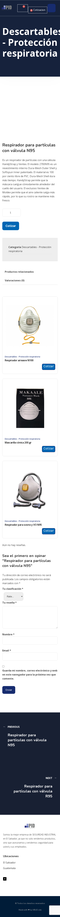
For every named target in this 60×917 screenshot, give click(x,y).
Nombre (8, 634)
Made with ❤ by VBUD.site (30, 910)
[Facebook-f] (4, 879)
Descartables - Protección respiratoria (22, 356)
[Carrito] (22, 8)
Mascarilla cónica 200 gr (18, 442)
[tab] (19, 271)
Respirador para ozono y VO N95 (23, 524)
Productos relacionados (19, 271)
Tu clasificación (12, 588)
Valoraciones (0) (14, 280)
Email (6, 650)
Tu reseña (9, 602)
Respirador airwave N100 (19, 360)
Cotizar (11, 226)
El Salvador (9, 862)
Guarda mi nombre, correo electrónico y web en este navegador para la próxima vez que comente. (29, 674)
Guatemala (9, 868)
